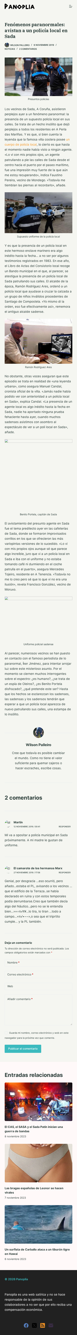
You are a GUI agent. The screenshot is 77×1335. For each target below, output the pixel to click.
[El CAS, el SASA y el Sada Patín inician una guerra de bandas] (38, 1102)
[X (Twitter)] (34, 1325)
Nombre (13, 962)
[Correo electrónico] (51, 1325)
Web (10, 986)
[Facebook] (26, 1325)
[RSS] (42, 1325)
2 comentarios (28, 49)
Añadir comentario (20, 999)
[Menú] (70, 6)
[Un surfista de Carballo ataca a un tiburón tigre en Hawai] (38, 1224)
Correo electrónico (20, 974)
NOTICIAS (10, 49)
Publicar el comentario (23, 1048)
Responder (65, 826)
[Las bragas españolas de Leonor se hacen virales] (38, 1163)
